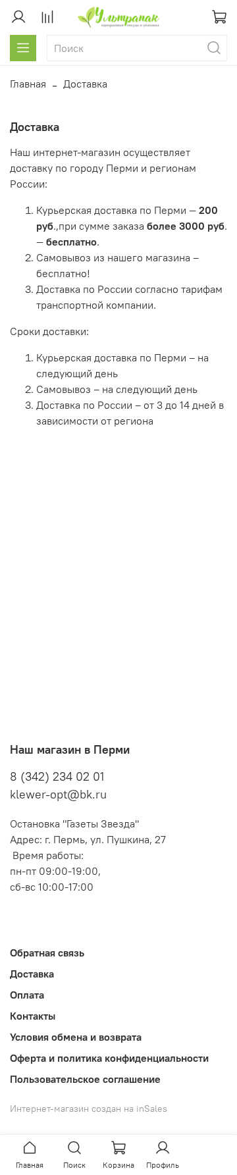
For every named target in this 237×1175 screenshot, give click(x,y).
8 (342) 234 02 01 (57, 776)
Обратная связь (47, 952)
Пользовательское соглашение (85, 1078)
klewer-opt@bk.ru (58, 794)
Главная (28, 83)
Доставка (32, 973)
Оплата (27, 994)
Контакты (32, 1015)
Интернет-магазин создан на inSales (88, 1108)
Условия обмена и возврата (76, 1036)
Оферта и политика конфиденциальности (109, 1057)
